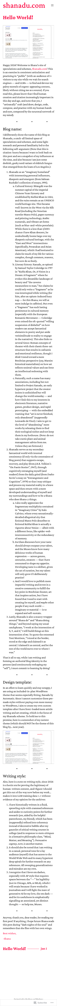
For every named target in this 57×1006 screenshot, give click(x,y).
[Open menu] (52, 5)
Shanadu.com (24, 5)
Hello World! (18, 17)
